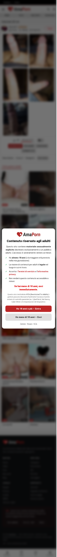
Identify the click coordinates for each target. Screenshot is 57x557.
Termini (23, 324)
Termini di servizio (26, 271)
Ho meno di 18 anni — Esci (28, 317)
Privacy (29, 324)
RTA (35, 324)
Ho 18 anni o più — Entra (28, 309)
